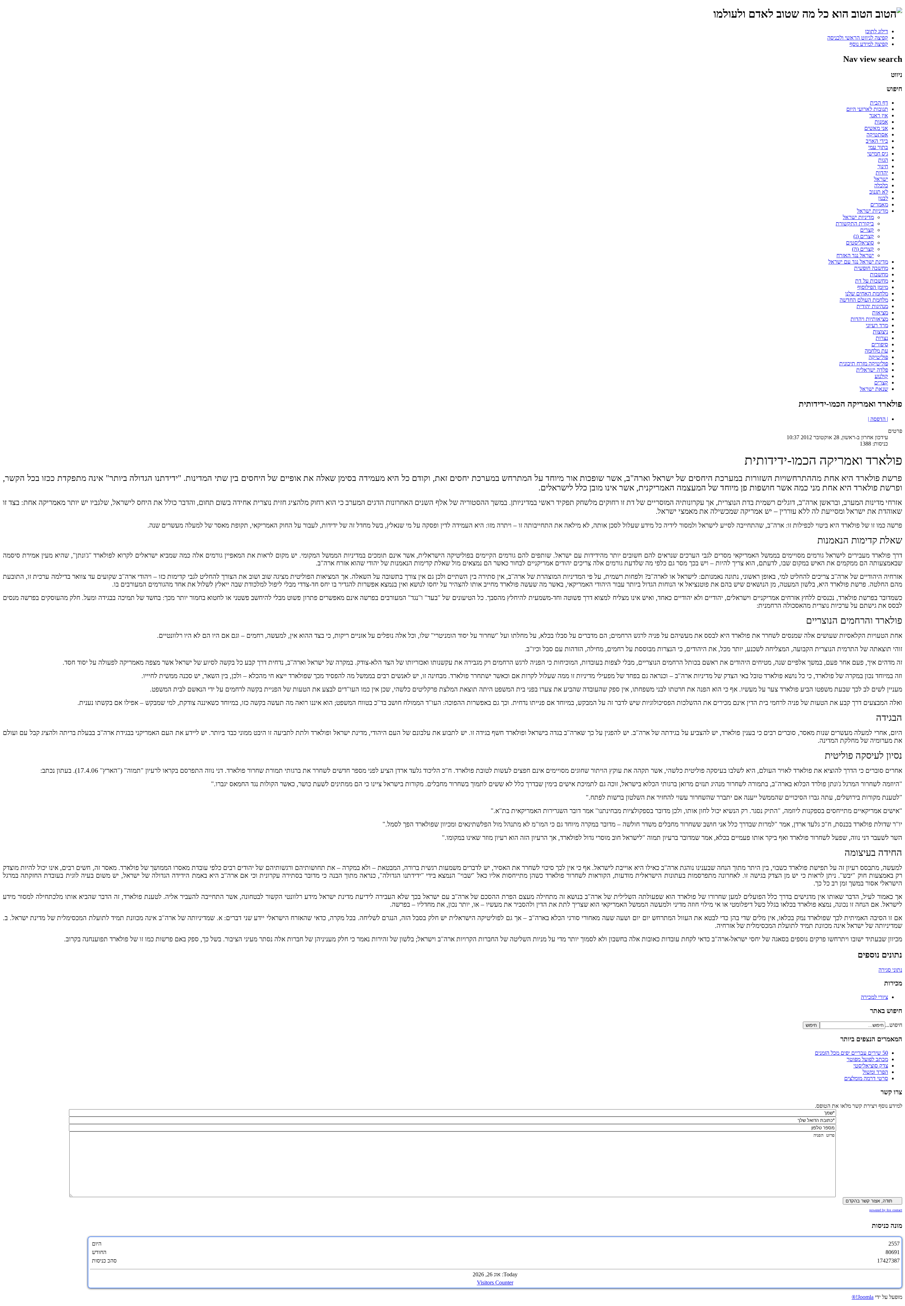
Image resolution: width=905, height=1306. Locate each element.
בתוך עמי (878, 147)
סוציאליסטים (860, 243)
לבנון (883, 198)
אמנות (881, 122)
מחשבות (879, 274)
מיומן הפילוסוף (872, 287)
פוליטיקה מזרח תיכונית (863, 363)
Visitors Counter (495, 1282)
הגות (883, 160)
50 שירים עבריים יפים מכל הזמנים (851, 1053)
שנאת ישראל (874, 389)
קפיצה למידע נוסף (868, 44)
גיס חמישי (877, 154)
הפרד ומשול (875, 1072)
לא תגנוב (878, 192)
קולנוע (881, 376)
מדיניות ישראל (872, 211)
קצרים (867, 230)
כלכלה (881, 185)
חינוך (882, 166)
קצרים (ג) (863, 236)
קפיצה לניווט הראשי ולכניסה (857, 38)
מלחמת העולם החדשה (864, 300)
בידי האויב (877, 141)
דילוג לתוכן (876, 31)
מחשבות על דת (871, 281)
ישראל (881, 179)
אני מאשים (876, 128)
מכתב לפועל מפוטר (867, 1059)
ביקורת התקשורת (855, 223)
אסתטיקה (877, 134)
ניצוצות (880, 332)
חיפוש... (893, 1025)
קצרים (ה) (863, 249)
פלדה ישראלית (872, 370)
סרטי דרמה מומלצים (866, 1078)
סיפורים (879, 344)
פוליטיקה (878, 357)
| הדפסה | (878, 419)
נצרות (882, 338)
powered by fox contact (885, 1210)
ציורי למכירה (874, 997)
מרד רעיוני (877, 325)
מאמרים (879, 204)
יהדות (882, 173)
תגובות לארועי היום (867, 109)
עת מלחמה (876, 351)
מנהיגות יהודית (872, 306)
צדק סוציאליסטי (870, 1066)
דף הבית (879, 103)
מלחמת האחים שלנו (866, 293)
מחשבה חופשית (871, 268)
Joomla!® (863, 1297)
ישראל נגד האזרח (855, 255)
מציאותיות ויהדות (869, 319)
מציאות (880, 313)
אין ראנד (878, 115)
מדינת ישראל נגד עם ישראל (858, 262)
